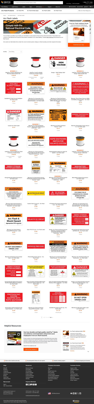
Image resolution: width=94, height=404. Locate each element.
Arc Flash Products (7, 10)
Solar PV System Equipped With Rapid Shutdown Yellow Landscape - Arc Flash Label (36, 283)
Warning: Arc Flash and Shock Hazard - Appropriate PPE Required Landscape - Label (36, 127)
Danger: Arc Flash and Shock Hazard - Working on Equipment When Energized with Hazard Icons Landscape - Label (58, 231)
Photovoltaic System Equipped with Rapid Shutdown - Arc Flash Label (13, 308)
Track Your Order (74, 374)
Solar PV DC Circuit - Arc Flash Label (36, 229)
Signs (31, 6)
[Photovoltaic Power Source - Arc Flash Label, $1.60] (36, 246)
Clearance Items (7, 378)
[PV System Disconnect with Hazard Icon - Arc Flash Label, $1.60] (58, 193)
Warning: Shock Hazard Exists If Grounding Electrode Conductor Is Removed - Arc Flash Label (13, 205)
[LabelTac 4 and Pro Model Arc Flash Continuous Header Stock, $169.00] (14, 141)
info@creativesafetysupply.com (33, 395)
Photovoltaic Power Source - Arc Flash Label (36, 257)
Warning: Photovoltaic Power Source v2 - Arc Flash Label (80, 126)
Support (49, 6)
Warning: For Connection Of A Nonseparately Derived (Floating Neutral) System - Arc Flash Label (36, 99)
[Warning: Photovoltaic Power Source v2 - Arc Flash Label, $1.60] (80, 115)
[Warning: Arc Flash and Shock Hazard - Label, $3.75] (58, 115)
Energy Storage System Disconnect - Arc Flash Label (14, 178)
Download (72, 350)
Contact (72, 371)
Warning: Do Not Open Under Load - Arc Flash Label (80, 308)
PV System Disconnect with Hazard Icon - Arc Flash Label (58, 204)
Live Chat (72, 372)
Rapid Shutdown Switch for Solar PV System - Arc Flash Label (58, 152)
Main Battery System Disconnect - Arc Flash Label (80, 178)
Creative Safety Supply (14, 401)
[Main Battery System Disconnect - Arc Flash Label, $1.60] (80, 167)
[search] (38, 2)
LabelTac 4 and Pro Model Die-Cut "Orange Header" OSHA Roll (80, 152)
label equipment (50, 37)
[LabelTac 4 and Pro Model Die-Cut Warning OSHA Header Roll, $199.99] (14, 62)
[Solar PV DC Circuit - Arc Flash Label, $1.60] (36, 219)
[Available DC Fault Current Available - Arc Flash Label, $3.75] (14, 88)
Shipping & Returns (74, 375)
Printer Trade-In (73, 380)
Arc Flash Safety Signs (33, 10)
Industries (5, 374)
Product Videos (29, 374)
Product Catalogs (29, 372)
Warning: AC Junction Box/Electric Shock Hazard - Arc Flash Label (58, 257)
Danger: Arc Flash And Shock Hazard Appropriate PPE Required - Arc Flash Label (80, 283)
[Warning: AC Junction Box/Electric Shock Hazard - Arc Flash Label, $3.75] (58, 246)
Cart (92, 6)
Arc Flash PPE (20, 10)
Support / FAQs (73, 368)
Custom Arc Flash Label (13, 125)
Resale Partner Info (52, 371)
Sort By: (5, 51)
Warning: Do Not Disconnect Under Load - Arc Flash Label (13, 257)
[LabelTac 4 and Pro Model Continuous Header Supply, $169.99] (36, 62)
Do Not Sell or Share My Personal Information (17, 400)
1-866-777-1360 (88, 2)
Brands (5, 375)
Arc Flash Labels (46, 10)
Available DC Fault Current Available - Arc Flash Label (14, 99)
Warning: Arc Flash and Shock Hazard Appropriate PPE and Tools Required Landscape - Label (35, 153)
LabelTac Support (74, 369)
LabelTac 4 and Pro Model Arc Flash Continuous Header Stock (14, 152)
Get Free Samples (75, 3)
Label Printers (15, 6)
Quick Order (80, 6)
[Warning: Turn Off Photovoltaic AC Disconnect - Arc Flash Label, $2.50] (80, 246)
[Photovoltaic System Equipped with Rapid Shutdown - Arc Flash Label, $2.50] (14, 297)
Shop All (5, 368)
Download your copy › (78, 44)
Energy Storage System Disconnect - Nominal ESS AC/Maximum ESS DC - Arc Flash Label (14, 283)
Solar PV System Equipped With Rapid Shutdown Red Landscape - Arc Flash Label (58, 283)
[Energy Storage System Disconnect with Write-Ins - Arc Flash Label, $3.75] (80, 219)
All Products (39, 6)
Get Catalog (68, 3)
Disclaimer (50, 380)
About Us (58, 6)
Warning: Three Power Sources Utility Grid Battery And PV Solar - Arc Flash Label (80, 99)
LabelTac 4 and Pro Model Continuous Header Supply (35, 73)
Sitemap (27, 378)
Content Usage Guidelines (53, 375)
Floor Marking (4, 6)
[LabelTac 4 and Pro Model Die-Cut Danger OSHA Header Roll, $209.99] (80, 62)
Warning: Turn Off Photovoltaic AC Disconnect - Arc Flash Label (80, 257)
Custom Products (7, 372)
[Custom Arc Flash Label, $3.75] (14, 115)
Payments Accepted (74, 378)
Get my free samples (30, 349)
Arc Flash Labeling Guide (76, 331)
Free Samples (29, 371)
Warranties (72, 377)
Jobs (49, 369)
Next (51, 317)
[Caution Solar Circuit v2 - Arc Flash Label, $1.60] (36, 193)
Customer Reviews (30, 375)
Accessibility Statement (53, 377)
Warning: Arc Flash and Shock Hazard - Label (58, 126)
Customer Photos (29, 377)
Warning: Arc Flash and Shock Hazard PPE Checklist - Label (36, 308)
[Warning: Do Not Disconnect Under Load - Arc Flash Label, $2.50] (14, 246)
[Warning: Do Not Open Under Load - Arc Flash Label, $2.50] (80, 297)
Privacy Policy (6, 400)
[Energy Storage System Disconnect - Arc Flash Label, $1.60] (14, 167)
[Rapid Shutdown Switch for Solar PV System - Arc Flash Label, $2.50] (58, 141)
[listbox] (15, 51)
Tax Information (51, 374)
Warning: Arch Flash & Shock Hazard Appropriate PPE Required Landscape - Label (58, 178)
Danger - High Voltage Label (58, 72)
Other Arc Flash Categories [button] (84, 10)
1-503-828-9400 (35, 392)
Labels (23, 6)
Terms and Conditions (53, 378)
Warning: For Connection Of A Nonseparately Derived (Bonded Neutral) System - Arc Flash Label (80, 205)
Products (5, 369)
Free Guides (28, 369)
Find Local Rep (73, 6)
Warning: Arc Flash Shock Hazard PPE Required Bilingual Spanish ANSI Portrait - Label (36, 179)
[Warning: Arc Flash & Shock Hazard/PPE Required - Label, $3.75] (14, 219)
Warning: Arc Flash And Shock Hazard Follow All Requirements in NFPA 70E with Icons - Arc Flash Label (58, 100)
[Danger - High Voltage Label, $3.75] (58, 62)
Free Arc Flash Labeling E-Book (78, 23)
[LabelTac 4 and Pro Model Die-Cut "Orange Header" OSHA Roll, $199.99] (80, 141)
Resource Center (29, 368)
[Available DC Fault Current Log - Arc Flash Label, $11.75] (58, 297)
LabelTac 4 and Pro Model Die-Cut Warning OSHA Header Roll (13, 73)
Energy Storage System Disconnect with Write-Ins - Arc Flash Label (80, 230)
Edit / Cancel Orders (7, 385)
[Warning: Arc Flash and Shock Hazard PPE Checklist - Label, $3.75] (36, 297)
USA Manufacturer (56, 393)
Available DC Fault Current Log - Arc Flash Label (58, 308)
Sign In (87, 6)
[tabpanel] (74, 335)
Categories (5, 371)
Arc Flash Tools (58, 10)
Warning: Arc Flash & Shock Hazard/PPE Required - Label (14, 230)
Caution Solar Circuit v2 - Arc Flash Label (35, 204)
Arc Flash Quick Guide (75, 343)
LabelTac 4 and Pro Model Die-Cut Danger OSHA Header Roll (80, 73)
